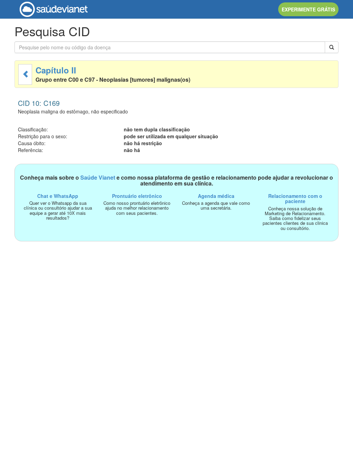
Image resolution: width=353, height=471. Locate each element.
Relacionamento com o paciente (295, 198)
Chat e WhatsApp (57, 195)
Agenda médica (216, 195)
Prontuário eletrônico (137, 195)
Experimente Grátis (308, 9)
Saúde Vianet (97, 177)
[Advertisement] (176, 289)
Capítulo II (56, 70)
